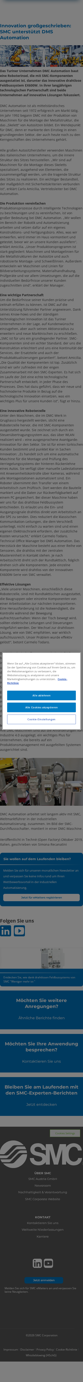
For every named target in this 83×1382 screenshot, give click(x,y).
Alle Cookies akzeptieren (41, 707)
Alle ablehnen (41, 695)
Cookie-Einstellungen (41, 719)
